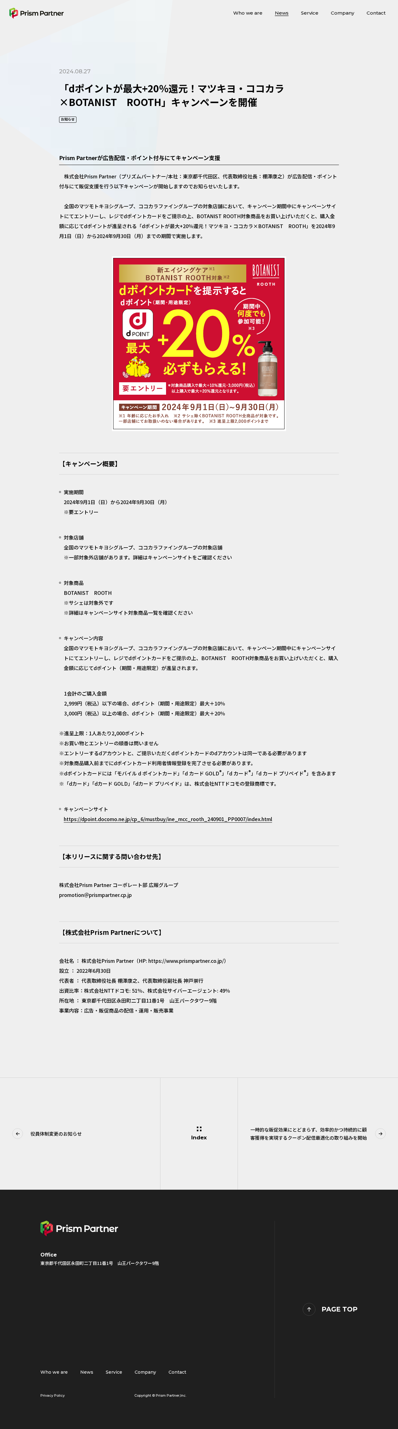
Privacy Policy (52, 1395)
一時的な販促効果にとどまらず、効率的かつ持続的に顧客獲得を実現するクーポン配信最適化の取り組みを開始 (308, 1133)
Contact (177, 1372)
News (86, 1372)
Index (199, 1137)
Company (145, 1372)
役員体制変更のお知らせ (56, 1133)
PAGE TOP (340, 1309)
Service (114, 1372)
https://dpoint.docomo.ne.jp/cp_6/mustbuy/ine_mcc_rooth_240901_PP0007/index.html (168, 819)
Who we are (54, 1372)
